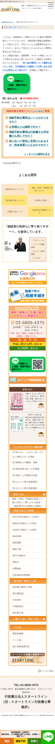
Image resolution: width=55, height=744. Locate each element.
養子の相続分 (19, 555)
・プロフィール (37, 240)
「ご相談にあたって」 (14, 211)
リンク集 (16, 640)
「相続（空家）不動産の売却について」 (41, 189)
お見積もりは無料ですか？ (25, 126)
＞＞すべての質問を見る (37, 154)
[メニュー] (51, 5)
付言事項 (16, 600)
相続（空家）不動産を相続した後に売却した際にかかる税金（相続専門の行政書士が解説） (27, 502)
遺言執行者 (17, 612)
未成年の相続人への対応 (24, 529)
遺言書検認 (17, 593)
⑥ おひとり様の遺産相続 (24, 488)
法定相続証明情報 (21, 575)
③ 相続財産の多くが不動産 (25, 469)
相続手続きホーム (7, 22)
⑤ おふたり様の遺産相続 (24, 481)
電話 (6, 741)
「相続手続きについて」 (14, 189)
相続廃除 (16, 542)
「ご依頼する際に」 (40, 200)
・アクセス (35, 258)
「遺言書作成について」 (14, 200)
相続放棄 (16, 536)
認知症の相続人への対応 (24, 523)
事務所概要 (17, 633)
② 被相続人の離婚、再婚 (24, 462)
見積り (34, 741)
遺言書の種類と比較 (22, 587)
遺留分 (15, 562)
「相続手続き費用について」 (41, 211)
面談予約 (21, 741)
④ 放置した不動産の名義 (24, 475)
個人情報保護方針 (21, 646)
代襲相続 (16, 568)
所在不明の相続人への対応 (25, 517)
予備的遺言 (17, 606)
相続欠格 (16, 549)
